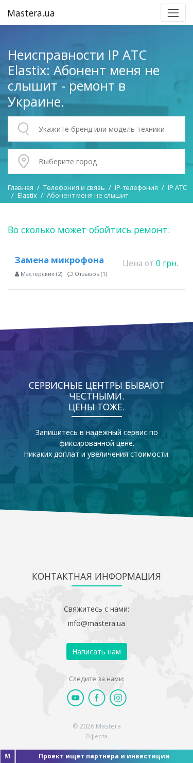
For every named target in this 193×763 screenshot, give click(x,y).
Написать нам (96, 651)
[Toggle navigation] (173, 13)
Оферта (96, 736)
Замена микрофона (59, 260)
